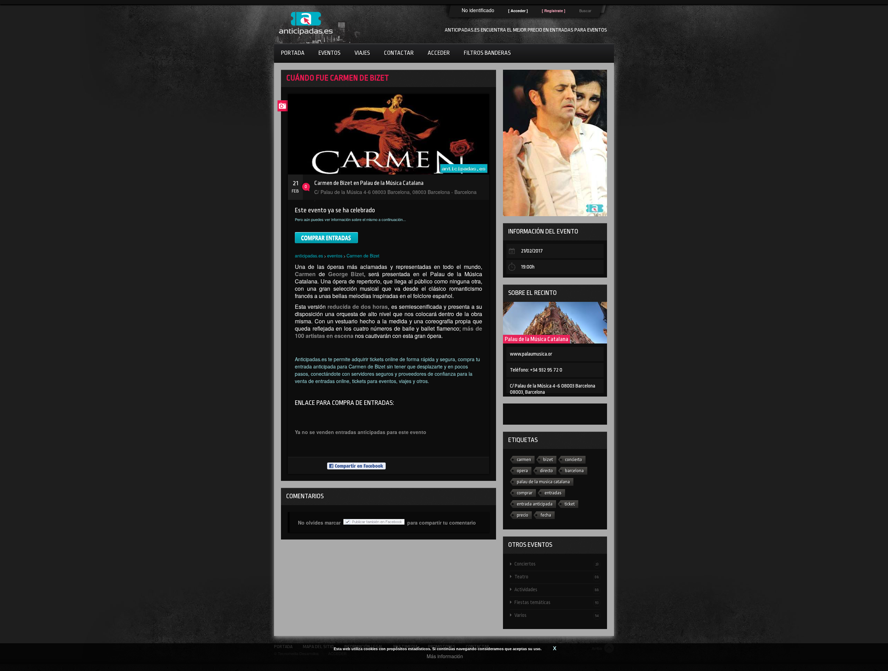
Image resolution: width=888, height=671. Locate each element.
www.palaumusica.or (531, 354)
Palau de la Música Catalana (536, 339)
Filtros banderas (487, 53)
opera (522, 470)
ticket (570, 504)
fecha (545, 515)
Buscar (585, 10)
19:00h (528, 267)
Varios (556, 615)
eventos (334, 255)
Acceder (439, 53)
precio (522, 515)
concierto (573, 459)
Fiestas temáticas (556, 602)
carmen (524, 459)
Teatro (556, 576)
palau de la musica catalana (543, 481)
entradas (553, 492)
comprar (524, 492)
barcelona (574, 470)
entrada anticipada (535, 504)
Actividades (556, 589)
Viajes (362, 53)
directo (546, 470)
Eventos (329, 53)
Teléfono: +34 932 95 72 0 (536, 370)
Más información (445, 656)
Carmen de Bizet (363, 255)
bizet (548, 459)
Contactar (399, 53)
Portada (293, 53)
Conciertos (556, 564)
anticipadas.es (309, 255)
